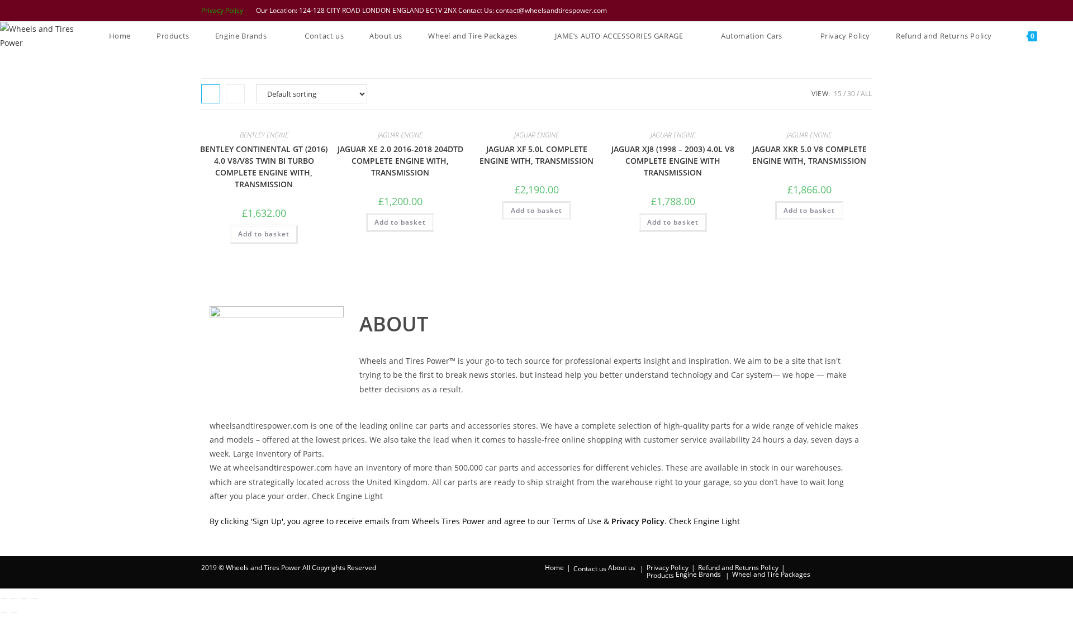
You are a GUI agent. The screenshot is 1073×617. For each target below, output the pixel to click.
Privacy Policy (222, 10)
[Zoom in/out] (4, 598)
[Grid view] (210, 93)
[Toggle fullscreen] (14, 598)
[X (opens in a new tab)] (795, 10)
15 (838, 93)
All (866, 93)
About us (621, 567)
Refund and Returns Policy (738, 567)
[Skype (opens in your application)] (853, 10)
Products (660, 575)
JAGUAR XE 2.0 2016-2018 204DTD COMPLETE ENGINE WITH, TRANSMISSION (400, 161)
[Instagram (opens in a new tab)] (839, 10)
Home (554, 567)
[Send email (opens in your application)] (866, 10)
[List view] (235, 93)
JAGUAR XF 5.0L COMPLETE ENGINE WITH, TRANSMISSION (536, 155)
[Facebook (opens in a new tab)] (810, 10)
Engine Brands (698, 574)
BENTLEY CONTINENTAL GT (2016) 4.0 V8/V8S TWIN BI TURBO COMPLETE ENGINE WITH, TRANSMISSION (263, 166)
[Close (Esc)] (34, 598)
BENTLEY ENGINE (264, 135)
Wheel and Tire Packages (771, 574)
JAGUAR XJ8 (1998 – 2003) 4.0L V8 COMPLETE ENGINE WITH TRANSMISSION (672, 161)
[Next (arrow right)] (14, 612)
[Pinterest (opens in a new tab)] (824, 10)
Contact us (589, 568)
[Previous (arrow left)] (4, 612)
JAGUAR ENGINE (400, 135)
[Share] (24, 598)
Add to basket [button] (263, 234)
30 (851, 93)
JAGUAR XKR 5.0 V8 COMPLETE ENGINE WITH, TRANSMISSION (809, 155)
